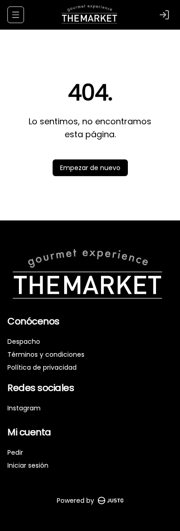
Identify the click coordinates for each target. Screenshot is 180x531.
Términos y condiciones (45, 354)
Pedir (15, 452)
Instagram (24, 408)
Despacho (23, 341)
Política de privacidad (42, 367)
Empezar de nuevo (90, 167)
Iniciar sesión (27, 465)
